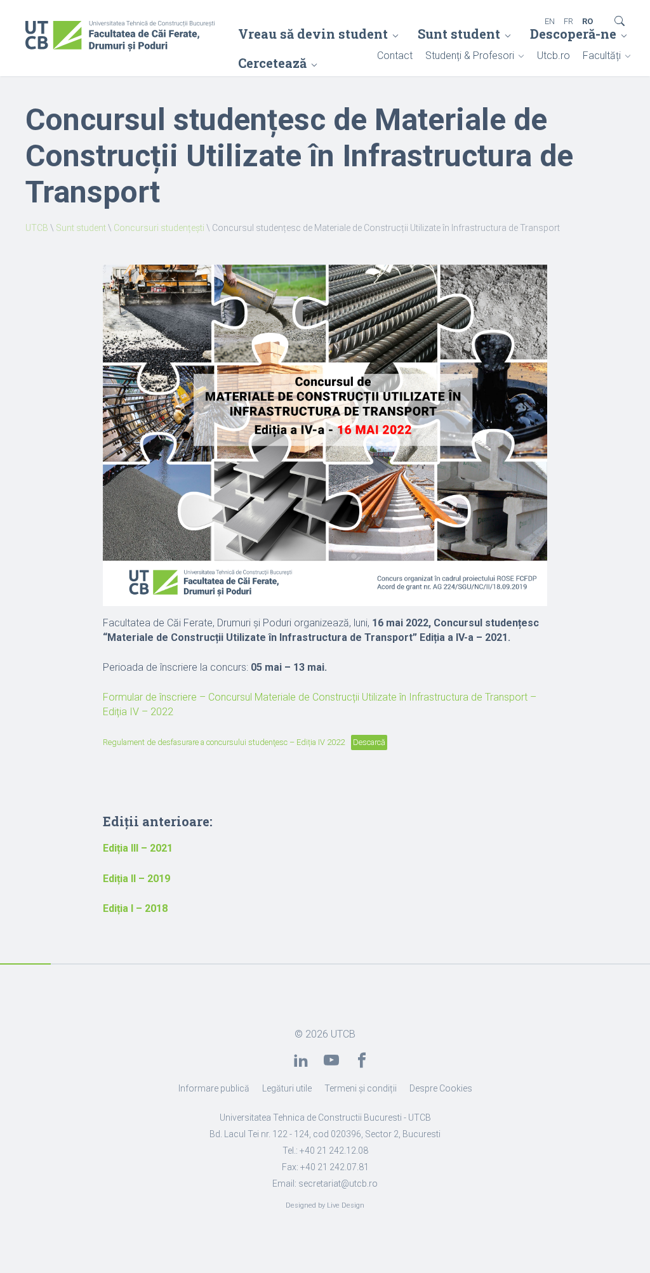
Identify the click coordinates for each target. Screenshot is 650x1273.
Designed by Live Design (325, 1205)
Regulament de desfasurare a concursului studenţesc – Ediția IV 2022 (224, 742)
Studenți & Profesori (469, 55)
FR (568, 21)
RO (587, 21)
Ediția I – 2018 (135, 908)
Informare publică (213, 1088)
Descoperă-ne (573, 33)
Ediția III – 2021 (138, 848)
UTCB (36, 228)
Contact (395, 55)
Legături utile (287, 1088)
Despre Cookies (440, 1088)
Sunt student (459, 33)
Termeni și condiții (360, 1088)
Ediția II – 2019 (136, 879)
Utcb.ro (553, 55)
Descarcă (369, 742)
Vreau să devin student (313, 33)
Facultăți (602, 55)
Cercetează (272, 63)
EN (550, 21)
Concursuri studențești (159, 228)
